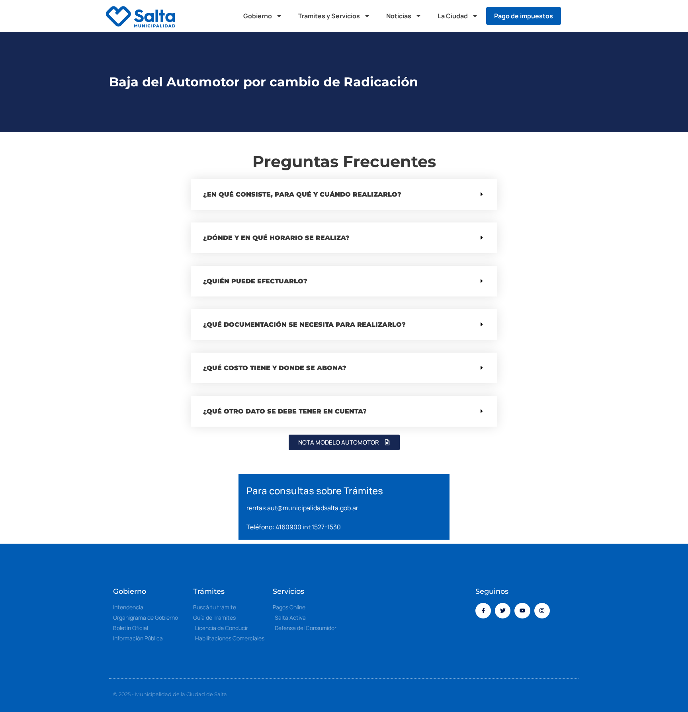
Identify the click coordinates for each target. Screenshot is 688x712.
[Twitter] (502, 610)
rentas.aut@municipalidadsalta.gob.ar (302, 507)
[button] (575, 16)
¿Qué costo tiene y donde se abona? (274, 368)
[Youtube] (522, 610)
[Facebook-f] (483, 610)
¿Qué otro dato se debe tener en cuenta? (285, 411)
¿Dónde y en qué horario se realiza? (276, 238)
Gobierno (257, 16)
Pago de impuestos (523, 16)
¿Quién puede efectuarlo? (255, 281)
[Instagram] (542, 610)
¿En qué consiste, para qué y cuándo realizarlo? (302, 194)
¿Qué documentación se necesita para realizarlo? (304, 324)
